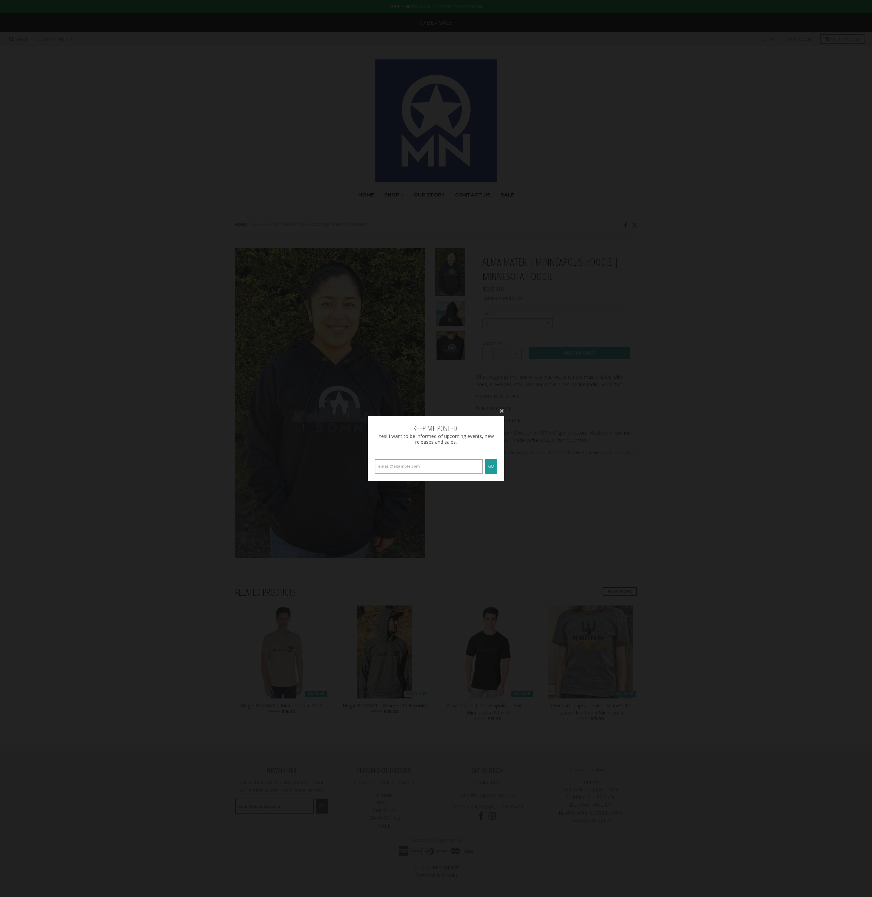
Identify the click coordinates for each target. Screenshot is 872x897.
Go (491, 466)
